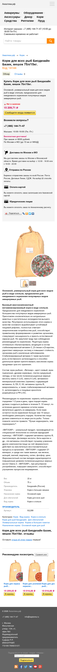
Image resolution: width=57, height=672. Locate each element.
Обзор (6, 73)
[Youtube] (36, 667)
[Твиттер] (26, 667)
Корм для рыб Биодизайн (14, 519)
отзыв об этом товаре (22, 539)
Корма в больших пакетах (37, 522)
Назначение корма (11, 525)
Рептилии (27, 21)
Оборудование (33, 13)
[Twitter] (29, 213)
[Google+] (40, 667)
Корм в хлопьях (38, 516)
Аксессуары (12, 17)
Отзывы (18, 73)
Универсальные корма (13, 522)
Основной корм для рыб (33, 525)
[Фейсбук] (21, 667)
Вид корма (25, 516)
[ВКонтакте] (32, 213)
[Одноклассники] (26, 213)
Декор (28, 17)
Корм (40, 17)
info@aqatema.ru (32, 616)
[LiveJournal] (23, 213)
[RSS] (16, 667)
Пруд (41, 21)
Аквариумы (11, 13)
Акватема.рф (8, 55)
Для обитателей (35, 519)
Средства (10, 21)
